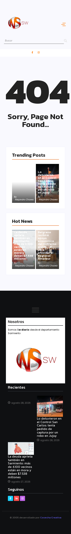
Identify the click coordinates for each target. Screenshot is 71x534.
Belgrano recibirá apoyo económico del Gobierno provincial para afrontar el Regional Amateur (47, 245)
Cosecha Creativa (50, 517)
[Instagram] (38, 52)
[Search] (65, 41)
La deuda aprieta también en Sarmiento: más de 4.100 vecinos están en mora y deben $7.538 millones (23, 245)
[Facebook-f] (32, 52)
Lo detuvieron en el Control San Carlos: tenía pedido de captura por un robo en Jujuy (47, 182)
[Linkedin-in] (16, 498)
